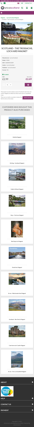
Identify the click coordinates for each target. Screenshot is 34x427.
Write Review (28, 97)
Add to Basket (28, 84)
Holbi (21, 423)
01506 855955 (2, 3)
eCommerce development (11, 423)
